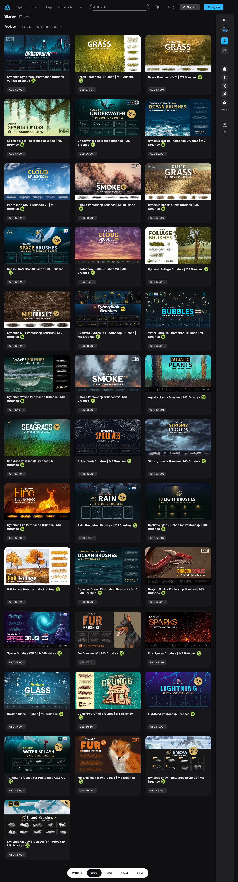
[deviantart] (224, 94)
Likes (140, 872)
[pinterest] (224, 102)
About (124, 872)
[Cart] (158, 7)
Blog (109, 872)
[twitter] (224, 85)
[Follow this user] (224, 40)
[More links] (232, 7)
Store (94, 872)
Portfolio (77, 872)
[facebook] (224, 77)
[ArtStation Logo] (7, 7)
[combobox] (119, 7)
